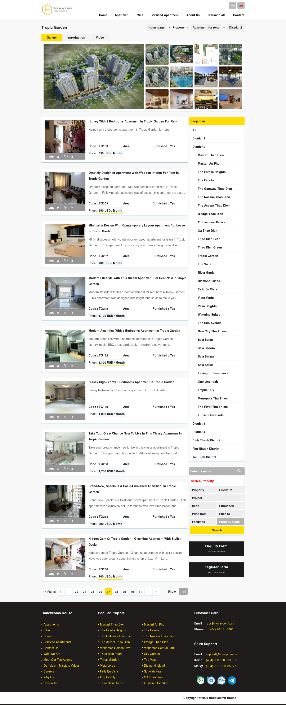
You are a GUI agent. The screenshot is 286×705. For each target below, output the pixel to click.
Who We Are (52, 654)
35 (92, 591)
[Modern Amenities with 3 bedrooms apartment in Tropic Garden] (65, 361)
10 (184, 591)
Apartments (51, 624)
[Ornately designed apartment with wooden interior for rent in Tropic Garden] (65, 203)
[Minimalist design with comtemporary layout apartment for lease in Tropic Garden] (65, 256)
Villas (47, 630)
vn (233, 5)
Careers (49, 671)
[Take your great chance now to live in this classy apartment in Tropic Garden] (65, 464)
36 (100, 591)
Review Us (51, 683)
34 (84, 591)
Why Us (49, 677)
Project (197, 498)
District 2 (235, 27)
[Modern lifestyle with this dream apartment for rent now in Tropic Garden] (65, 308)
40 (132, 591)
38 (116, 591)
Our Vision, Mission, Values (62, 665)
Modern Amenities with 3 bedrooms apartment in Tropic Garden (134, 330)
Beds (195, 506)
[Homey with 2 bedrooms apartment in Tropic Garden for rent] (65, 152)
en (241, 5)
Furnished (226, 506)
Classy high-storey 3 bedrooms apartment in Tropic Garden (131, 382)
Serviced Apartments (57, 642)
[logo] (57, 15)
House (48, 636)
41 (140, 591)
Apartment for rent (206, 27)
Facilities (198, 522)
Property (198, 490)
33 (76, 591)
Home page (156, 27)
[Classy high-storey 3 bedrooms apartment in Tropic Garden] (65, 412)
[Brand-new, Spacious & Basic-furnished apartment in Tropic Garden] (65, 516)
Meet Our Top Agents (58, 659)
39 (124, 591)
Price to (224, 514)
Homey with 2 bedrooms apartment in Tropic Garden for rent (133, 121)
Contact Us (51, 648)
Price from (199, 514)
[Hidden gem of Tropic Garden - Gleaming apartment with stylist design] (65, 569)
